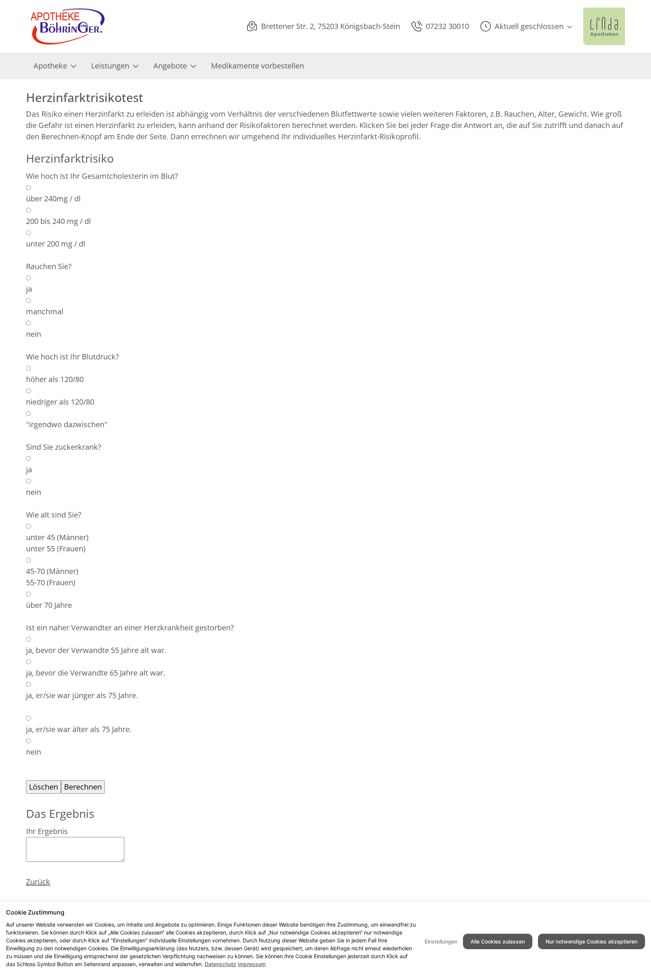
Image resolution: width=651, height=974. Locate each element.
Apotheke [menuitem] (50, 66)
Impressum (252, 964)
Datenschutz (220, 964)
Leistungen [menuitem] (110, 66)
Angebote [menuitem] (170, 66)
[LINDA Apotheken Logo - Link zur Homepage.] (604, 26)
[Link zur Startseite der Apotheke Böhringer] (67, 26)
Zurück (38, 882)
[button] (526, 26)
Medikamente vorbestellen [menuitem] (257, 66)
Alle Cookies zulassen (498, 941)
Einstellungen (441, 941)
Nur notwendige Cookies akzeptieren (591, 941)
